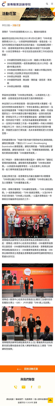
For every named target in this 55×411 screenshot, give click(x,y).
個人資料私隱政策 (41, 399)
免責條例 (28, 399)
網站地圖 (10, 399)
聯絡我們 (19, 399)
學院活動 (6, 25)
